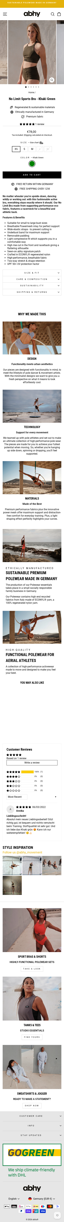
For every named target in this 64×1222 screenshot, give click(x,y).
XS (16, 149)
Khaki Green (32, 164)
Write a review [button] (32, 762)
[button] (27, 124)
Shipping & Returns (32, 292)
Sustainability (32, 285)
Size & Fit (32, 273)
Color (32, 157)
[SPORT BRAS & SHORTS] (32, 930)
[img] (24, 807)
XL (47, 149)
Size (30, 142)
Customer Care (31, 1116)
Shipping (27, 135)
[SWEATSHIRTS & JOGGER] (32, 1067)
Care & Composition (32, 279)
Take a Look (32, 969)
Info (31, 1125)
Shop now (32, 1106)
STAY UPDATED (31, 1135)
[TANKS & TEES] (32, 999)
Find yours (32, 1037)
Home (31, 92)
